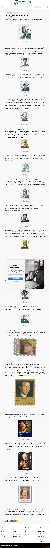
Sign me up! (16, 278)
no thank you (15, 281)
